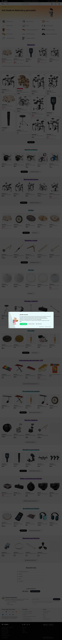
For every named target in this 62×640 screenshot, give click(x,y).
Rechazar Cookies (32, 323)
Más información (39, 323)
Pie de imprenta (41, 326)
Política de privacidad (48, 326)
